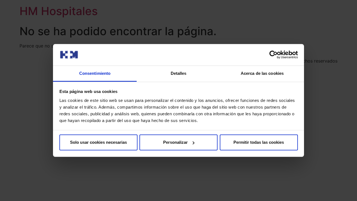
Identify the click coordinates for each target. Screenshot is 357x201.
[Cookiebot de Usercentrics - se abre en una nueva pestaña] (273, 55)
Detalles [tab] (179, 73)
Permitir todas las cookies (258, 142)
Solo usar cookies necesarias (98, 142)
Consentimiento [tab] (94, 73)
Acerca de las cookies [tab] (262, 73)
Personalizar (175, 142)
